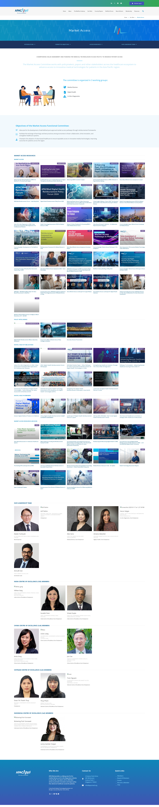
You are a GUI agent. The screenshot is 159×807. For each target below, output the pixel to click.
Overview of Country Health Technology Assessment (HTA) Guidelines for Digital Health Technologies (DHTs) (51, 390)
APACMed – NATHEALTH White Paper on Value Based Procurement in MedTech (25, 292)
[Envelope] (121, 3)
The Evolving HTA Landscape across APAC (24, 465)
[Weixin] (56, 794)
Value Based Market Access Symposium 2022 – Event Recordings (53, 269)
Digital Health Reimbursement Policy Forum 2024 (52, 201)
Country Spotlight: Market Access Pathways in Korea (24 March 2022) (132, 269)
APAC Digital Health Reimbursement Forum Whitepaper (52, 365)
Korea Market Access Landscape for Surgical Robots (79, 291)
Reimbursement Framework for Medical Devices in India (52, 247)
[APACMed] (21, 10)
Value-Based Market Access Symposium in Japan (131, 179)
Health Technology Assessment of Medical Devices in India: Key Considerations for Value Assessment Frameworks (132, 293)
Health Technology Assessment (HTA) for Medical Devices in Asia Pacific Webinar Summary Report (131, 202)
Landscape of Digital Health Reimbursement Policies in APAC (105, 389)
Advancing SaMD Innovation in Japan (76, 179)
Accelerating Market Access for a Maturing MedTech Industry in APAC (79, 488)
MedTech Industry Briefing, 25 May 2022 (102, 268)
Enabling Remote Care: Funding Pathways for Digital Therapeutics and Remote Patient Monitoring (52, 180)
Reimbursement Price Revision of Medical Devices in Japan (52, 488)
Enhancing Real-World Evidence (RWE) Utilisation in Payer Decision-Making (105, 180)
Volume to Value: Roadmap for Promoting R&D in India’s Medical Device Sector (78, 225)
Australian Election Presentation (74, 339)
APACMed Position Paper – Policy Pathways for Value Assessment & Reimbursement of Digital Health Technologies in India (79, 366)
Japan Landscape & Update (20, 487)
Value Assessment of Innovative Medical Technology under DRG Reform (132, 247)
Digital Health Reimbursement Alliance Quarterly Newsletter (25, 340)
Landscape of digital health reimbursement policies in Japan (79, 416)
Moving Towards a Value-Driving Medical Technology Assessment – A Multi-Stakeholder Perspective (79, 466)
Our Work (132, 17)
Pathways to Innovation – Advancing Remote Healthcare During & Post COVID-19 (132, 365)
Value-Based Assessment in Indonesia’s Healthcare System (26, 442)
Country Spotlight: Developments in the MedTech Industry (26, 247)
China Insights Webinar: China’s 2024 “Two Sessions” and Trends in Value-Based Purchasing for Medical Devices (106, 203)
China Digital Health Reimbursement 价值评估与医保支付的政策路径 (52, 416)
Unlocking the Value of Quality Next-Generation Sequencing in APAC (25, 269)
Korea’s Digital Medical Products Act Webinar (26, 416)
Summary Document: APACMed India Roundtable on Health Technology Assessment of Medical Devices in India (53, 293)
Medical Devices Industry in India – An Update (104, 465)
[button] (136, 3)
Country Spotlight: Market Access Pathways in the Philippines (105, 247)
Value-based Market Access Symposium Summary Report (79, 247)
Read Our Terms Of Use (63, 789)
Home (125, 17)
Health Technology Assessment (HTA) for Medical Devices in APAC (52, 225)
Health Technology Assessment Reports (129, 465)
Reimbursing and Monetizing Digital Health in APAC (105, 441)
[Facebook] (118, 3)
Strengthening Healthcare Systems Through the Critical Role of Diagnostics (105, 365)
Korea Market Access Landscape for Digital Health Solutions (105, 292)
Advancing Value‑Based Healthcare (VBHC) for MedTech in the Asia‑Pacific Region (25, 180)
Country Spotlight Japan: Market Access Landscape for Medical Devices (132, 225)
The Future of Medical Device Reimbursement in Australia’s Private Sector (52, 466)
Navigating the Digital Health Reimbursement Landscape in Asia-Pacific (78, 389)
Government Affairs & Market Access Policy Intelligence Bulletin (50, 340)
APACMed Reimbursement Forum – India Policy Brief (26, 201)
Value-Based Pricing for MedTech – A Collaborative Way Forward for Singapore (105, 225)
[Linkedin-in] (111, 3)
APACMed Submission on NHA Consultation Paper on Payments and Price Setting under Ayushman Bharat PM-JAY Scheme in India (79, 270)
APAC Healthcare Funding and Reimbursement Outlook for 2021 (51, 442)
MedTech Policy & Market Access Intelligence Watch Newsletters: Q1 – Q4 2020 (26, 315)
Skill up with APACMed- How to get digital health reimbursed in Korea (105, 416)
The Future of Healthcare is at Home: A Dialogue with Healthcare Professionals (131, 416)
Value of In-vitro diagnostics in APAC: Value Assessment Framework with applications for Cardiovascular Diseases (25, 226)
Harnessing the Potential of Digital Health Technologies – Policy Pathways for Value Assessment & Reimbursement (26, 390)
